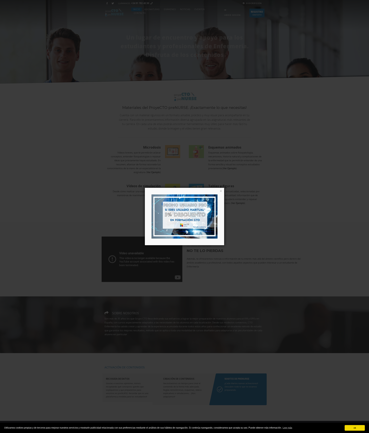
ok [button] (355, 428)
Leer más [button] (287, 428)
